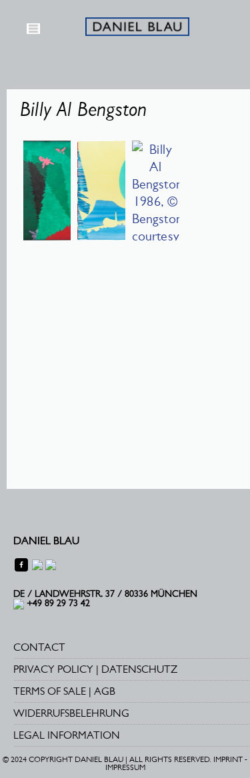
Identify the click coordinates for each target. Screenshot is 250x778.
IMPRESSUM (125, 767)
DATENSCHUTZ (139, 669)
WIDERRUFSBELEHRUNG (71, 713)
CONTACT (39, 647)
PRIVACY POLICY (53, 669)
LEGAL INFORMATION (66, 735)
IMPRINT (228, 759)
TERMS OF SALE (49, 691)
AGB (104, 691)
